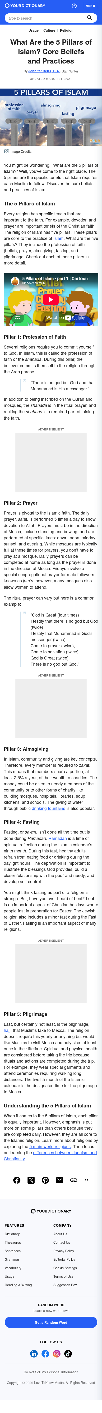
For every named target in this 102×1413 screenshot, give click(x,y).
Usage (33, 30)
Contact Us (61, 1242)
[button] (74, 6)
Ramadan (57, 838)
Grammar (12, 1259)
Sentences (13, 1250)
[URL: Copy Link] (74, 1180)
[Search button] (90, 18)
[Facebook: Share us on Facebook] (17, 1180)
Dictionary (12, 1233)
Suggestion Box (65, 1284)
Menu (90, 6)
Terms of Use (63, 1276)
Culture (49, 30)
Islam (58, 238)
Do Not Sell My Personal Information (51, 1372)
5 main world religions (50, 1146)
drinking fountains (48, 808)
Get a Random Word (51, 1322)
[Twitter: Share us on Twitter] (31, 1180)
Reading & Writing (18, 1284)
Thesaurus (13, 1242)
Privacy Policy (63, 1250)
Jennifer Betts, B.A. (44, 70)
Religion (67, 30)
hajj (7, 1030)
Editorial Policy (64, 1259)
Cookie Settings (65, 1267)
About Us (60, 1233)
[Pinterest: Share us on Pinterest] (45, 1180)
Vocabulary (13, 1267)
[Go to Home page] (25, 6)
